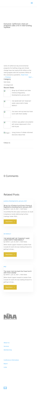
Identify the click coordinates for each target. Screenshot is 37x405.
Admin (8, 209)
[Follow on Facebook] (5, 145)
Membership (8, 350)
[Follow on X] (9, 145)
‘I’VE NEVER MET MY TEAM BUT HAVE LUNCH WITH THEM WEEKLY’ (17, 239)
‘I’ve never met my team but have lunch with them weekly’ (18, 272)
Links (5, 367)
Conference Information (11, 360)
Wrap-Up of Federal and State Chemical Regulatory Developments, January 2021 (18, 206)
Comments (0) (13, 47)
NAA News (12, 15)
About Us (6, 343)
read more (9, 221)
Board (5, 364)
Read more (24, 75)
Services (6, 346)
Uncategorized (8, 85)
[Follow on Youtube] (12, 145)
